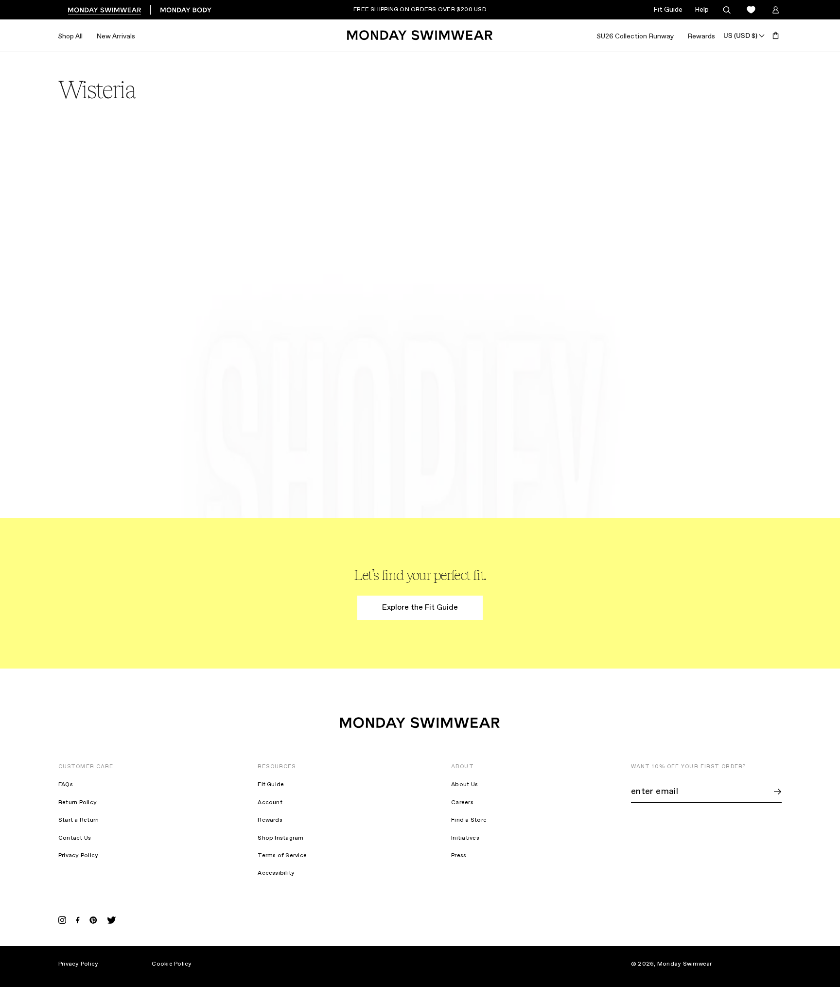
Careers (462, 803)
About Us (464, 785)
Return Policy (77, 803)
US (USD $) (740, 35)
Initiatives (465, 838)
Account (270, 803)
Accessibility (276, 873)
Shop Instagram (280, 838)
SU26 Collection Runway (635, 36)
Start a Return (78, 820)
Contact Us (74, 838)
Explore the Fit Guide (420, 607)
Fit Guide (667, 9)
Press (458, 856)
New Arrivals (115, 36)
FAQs (65, 785)
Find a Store (469, 820)
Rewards (701, 36)
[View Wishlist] (751, 10)
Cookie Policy (172, 964)
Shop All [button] (70, 36)
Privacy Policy (78, 856)
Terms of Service (282, 856)
